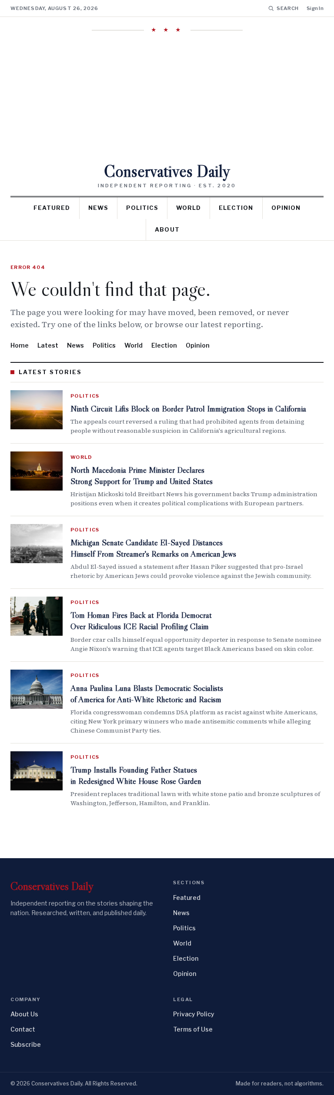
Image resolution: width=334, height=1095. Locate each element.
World (188, 207)
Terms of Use (193, 1029)
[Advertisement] (167, 98)
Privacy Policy (193, 1014)
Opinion (286, 207)
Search (288, 8)
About (167, 229)
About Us (24, 1014)
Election (236, 207)
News (98, 207)
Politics (142, 207)
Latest (47, 345)
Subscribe (25, 1044)
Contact (22, 1029)
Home (19, 345)
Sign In (315, 8)
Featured (51, 207)
